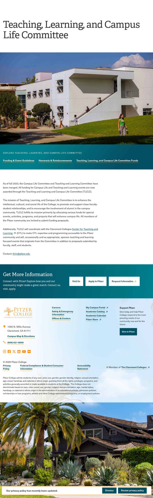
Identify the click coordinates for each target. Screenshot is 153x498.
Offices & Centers (61, 318)
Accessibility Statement (84, 367)
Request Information (122, 281)
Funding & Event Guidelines (18, 160)
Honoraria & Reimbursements (55, 160)
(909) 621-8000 (15, 342)
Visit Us (76, 281)
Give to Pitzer (128, 331)
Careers (56, 307)
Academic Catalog (95, 311)
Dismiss (109, 490)
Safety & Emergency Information (62, 313)
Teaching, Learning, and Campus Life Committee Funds (107, 160)
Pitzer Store (92, 319)
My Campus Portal (95, 307)
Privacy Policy (7, 367)
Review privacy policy (132, 490)
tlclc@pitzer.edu (21, 253)
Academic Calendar (96, 315)
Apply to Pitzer (96, 281)
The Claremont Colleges (134, 367)
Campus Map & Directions (21, 336)
